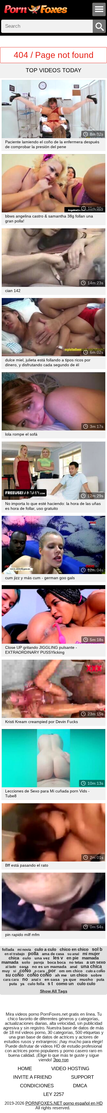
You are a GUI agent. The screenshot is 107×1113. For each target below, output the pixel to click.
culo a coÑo (95, 971)
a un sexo (96, 962)
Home (25, 1068)
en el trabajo (15, 954)
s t (50, 983)
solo (26, 962)
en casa (52, 979)
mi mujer (91, 953)
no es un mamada (49, 966)
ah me (61, 975)
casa (24, 966)
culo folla (36, 984)
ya (22, 984)
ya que (69, 979)
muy (6, 971)
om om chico (70, 971)
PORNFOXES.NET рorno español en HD (64, 1103)
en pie (72, 957)
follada (8, 949)
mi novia (24, 950)
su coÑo (14, 975)
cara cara (11, 980)
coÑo (25, 970)
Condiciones (37, 1085)
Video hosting (70, 1068)
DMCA (80, 1085)
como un (65, 983)
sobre (96, 975)
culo (27, 958)
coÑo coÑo (39, 975)
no (25, 979)
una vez (42, 958)
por (52, 970)
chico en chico (74, 949)
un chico (78, 975)
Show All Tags (53, 991)
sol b (97, 949)
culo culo (86, 983)
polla (33, 953)
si (14, 971)
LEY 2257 (53, 1094)
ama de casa (53, 954)
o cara (40, 971)
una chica (91, 966)
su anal (73, 954)
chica (14, 957)
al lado (10, 967)
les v (58, 957)
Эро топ (60, 1059)
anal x (36, 980)
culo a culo (45, 949)
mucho (86, 979)
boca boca (56, 962)
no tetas (76, 962)
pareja (39, 963)
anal (73, 967)
